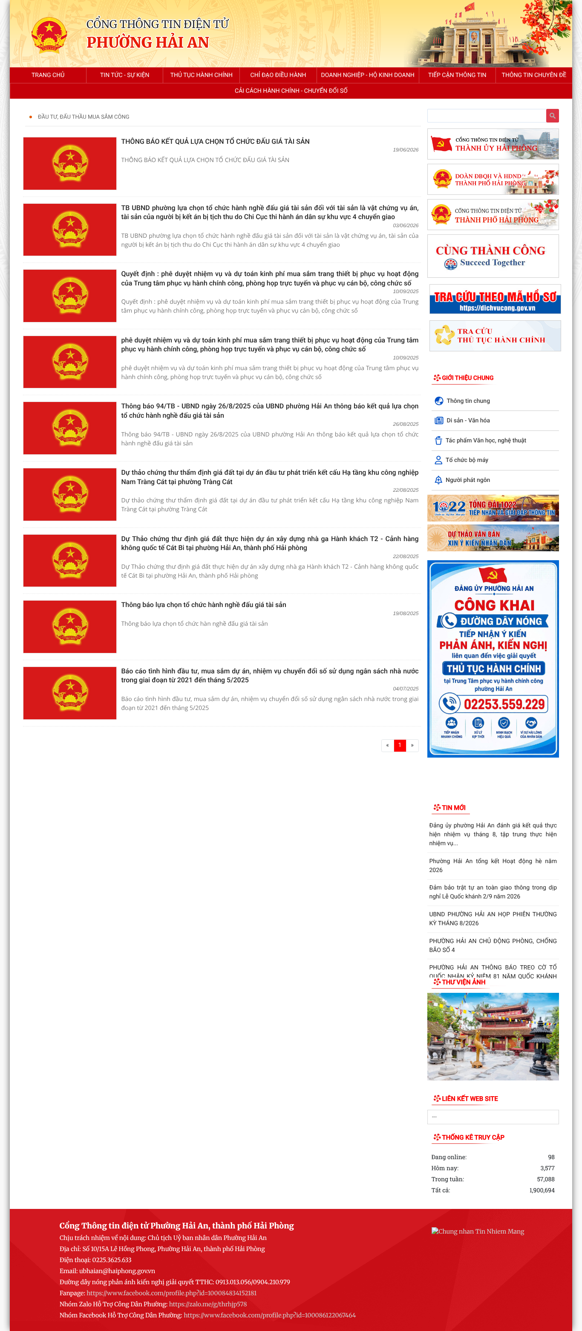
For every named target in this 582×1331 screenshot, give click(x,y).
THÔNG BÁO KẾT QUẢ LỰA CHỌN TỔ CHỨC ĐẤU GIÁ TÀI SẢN (215, 141)
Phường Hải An (147, 43)
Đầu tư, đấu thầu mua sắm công (84, 117)
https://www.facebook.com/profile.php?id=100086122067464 (270, 1315)
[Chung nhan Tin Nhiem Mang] (478, 1231)
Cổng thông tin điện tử (157, 24)
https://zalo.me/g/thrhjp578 (208, 1304)
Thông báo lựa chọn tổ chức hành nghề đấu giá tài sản (203, 605)
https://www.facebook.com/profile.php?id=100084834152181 (171, 1293)
